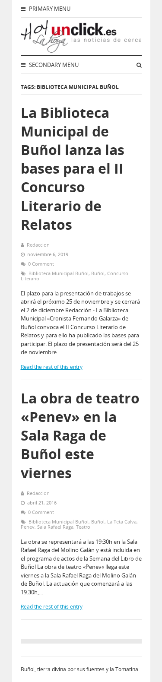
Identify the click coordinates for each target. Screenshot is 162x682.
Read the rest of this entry (52, 367)
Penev (28, 526)
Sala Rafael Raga (55, 526)
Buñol (98, 273)
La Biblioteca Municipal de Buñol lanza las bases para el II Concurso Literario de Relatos (72, 168)
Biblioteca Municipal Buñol (59, 273)
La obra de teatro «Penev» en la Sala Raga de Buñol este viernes (80, 435)
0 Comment (41, 263)
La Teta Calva (122, 521)
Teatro (83, 526)
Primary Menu (49, 9)
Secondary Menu (53, 65)
